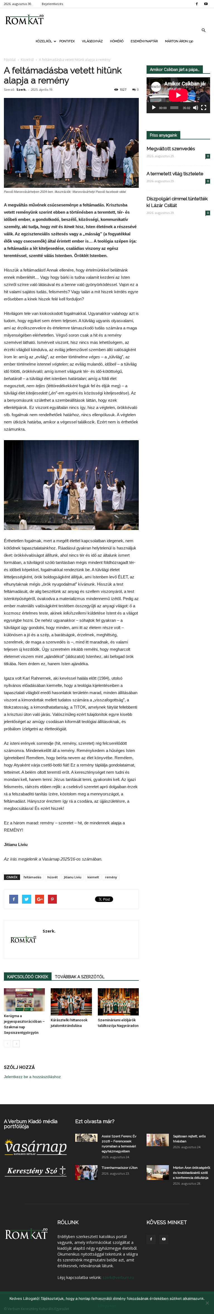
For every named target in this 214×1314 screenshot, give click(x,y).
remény (111, 877)
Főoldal (10, 59)
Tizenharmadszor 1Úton (120, 1168)
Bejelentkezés (52, 4)
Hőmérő (116, 41)
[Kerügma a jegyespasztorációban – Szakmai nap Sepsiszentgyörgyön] (24, 999)
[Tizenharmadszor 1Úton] (86, 1172)
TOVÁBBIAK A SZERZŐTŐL (79, 977)
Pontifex (67, 41)
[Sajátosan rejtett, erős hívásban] (158, 1140)
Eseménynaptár (144, 41)
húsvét (52, 877)
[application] (178, 95)
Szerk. (21, 89)
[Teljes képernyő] (203, 107)
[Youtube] (206, 4)
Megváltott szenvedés (171, 148)
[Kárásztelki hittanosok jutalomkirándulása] (71, 1001)
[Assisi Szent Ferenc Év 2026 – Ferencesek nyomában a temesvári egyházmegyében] (86, 1138)
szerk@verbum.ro (118, 1277)
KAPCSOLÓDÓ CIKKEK (27, 977)
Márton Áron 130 (179, 41)
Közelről (44, 41)
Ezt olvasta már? (95, 1121)
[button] (203, 30)
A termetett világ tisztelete (175, 173)
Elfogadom (107, 1305)
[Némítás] (195, 107)
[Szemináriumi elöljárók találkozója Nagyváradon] (118, 1001)
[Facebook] (197, 4)
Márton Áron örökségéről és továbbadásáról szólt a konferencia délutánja (191, 1173)
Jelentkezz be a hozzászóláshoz (32, 1076)
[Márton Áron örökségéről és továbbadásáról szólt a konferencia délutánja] (158, 1172)
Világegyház (92, 41)
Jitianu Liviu (72, 877)
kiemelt (93, 877)
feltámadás (32, 877)
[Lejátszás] (154, 107)
